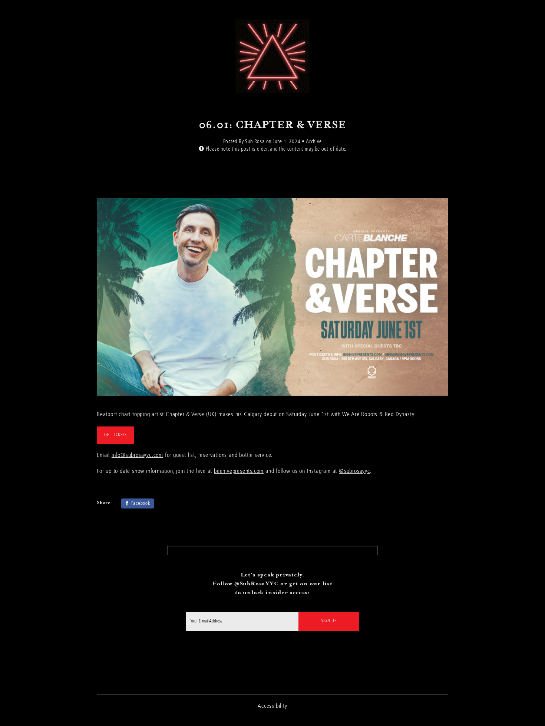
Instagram (272, 655)
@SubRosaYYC (256, 583)
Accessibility (272, 706)
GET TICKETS (115, 435)
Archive (314, 141)
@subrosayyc (354, 471)
